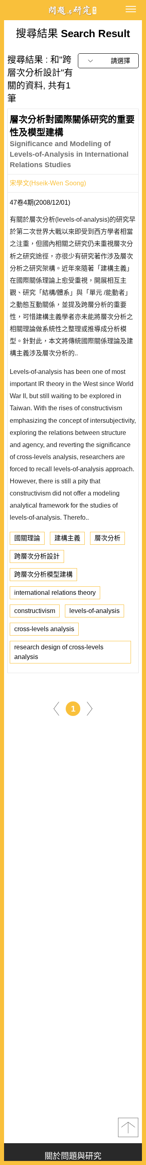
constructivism (34, 610)
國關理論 (27, 538)
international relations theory (55, 592)
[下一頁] (89, 708)
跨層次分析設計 (37, 556)
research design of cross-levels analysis (58, 652)
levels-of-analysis (94, 610)
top (128, 1127)
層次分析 (107, 538)
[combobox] (108, 61)
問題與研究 (73, 10)
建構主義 (67, 538)
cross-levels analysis (44, 629)
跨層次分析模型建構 (43, 574)
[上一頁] (56, 708)
